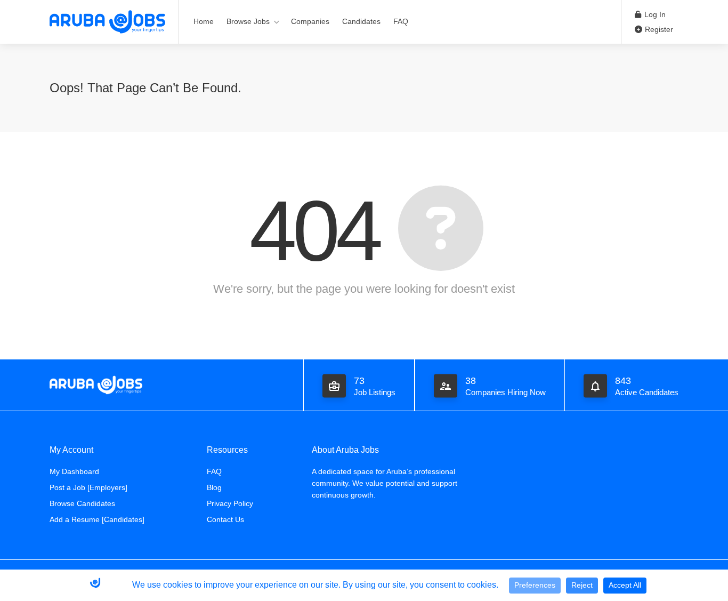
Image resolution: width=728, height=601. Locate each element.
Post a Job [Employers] (88, 487)
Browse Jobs (248, 21)
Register (658, 29)
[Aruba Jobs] (107, 21)
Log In (654, 14)
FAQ (400, 21)
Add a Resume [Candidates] (97, 519)
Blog (214, 487)
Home (203, 21)
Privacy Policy (230, 503)
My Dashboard (74, 471)
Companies (310, 21)
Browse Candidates (82, 503)
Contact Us (225, 519)
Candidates (361, 21)
